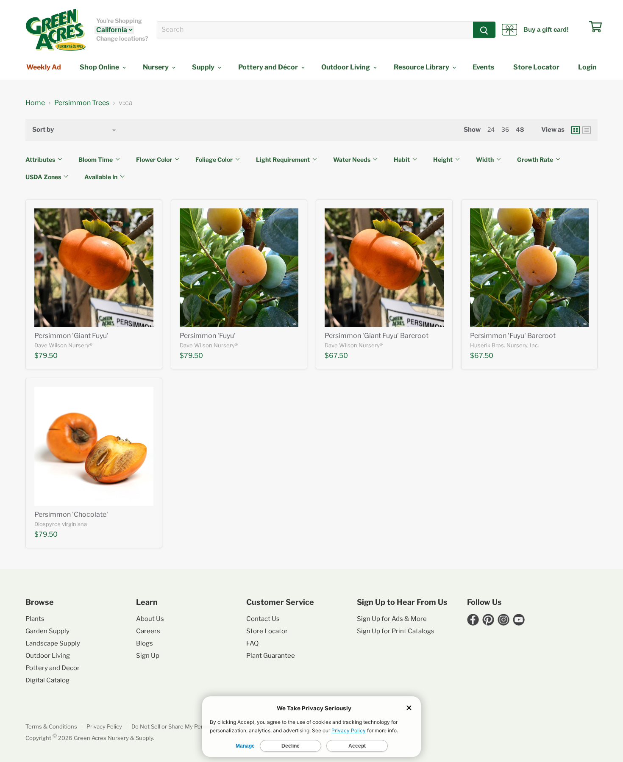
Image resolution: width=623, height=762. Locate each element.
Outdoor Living (346, 67)
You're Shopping (119, 20)
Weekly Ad (43, 67)
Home (35, 103)
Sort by (43, 129)
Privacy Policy (104, 726)
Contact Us (263, 619)
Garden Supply (47, 631)
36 (505, 129)
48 (520, 129)
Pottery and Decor (52, 668)
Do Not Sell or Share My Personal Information (190, 726)
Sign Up (147, 655)
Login (587, 67)
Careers (148, 631)
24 (491, 129)
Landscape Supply (52, 643)
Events (483, 67)
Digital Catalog (47, 680)
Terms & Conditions (51, 726)
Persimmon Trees (81, 103)
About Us (150, 619)
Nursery (156, 67)
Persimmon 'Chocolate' (71, 514)
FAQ (252, 643)
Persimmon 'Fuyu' (208, 336)
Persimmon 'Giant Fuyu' (71, 336)
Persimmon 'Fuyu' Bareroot (513, 336)
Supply (204, 67)
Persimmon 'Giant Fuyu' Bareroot (376, 336)
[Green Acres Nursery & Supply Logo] (55, 29)
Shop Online (100, 67)
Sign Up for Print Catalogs (395, 631)
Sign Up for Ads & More (392, 619)
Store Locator (536, 67)
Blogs (144, 643)
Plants (34, 619)
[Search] (484, 30)
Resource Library (422, 67)
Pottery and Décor (268, 67)
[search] (315, 30)
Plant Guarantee (270, 655)
